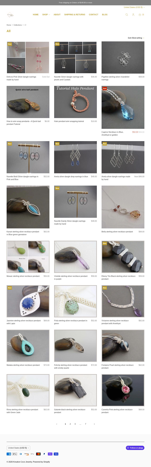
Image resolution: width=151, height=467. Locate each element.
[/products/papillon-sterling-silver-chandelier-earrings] (123, 57)
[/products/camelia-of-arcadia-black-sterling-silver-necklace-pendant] (123, 390)
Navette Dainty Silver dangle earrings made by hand (69, 222)
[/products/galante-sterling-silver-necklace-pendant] (75, 390)
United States (133, 7)
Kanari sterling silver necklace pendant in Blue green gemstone (23, 233)
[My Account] (133, 15)
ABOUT (57, 15)
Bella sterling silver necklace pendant (117, 232)
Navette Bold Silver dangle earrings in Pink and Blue (22, 178)
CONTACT (93, 15)
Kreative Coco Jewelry (22, 462)
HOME (36, 15)
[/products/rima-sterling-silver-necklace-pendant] (28, 390)
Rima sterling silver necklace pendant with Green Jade (22, 411)
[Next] (94, 424)
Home (9, 25)
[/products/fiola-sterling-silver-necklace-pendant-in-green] (75, 301)
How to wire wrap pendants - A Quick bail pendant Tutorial (24, 122)
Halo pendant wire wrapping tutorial (69, 121)
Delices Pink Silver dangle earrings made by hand (21, 78)
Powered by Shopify (41, 462)
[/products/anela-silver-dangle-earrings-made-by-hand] (123, 157)
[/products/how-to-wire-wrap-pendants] (28, 102)
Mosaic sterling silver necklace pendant (23, 276)
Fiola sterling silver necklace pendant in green (70, 322)
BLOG (104, 15)
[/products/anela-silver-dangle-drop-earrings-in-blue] (75, 157)
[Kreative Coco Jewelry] (10, 14)
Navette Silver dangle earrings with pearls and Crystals (68, 78)
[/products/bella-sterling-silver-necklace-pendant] (123, 207)
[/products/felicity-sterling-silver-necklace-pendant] (75, 346)
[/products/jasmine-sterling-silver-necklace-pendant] (28, 301)
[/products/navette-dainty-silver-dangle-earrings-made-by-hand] (75, 202)
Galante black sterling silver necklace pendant (69, 411)
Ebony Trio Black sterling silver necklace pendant (118, 277)
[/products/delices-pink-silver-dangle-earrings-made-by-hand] (28, 57)
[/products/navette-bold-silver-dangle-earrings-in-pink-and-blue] (28, 157)
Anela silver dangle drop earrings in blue (71, 177)
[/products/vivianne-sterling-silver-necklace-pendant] (123, 301)
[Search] (126, 15)
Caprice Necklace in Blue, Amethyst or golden (112, 133)
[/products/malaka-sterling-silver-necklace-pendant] (28, 346)
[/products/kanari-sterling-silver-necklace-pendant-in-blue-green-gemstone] (28, 207)
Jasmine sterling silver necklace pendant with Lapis (24, 322)
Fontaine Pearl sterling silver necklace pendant (118, 366)
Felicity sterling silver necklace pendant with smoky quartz (70, 366)
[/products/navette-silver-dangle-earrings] (75, 57)
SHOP (45, 15)
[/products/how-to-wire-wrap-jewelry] (75, 102)
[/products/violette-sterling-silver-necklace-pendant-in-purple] (75, 257)
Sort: (135, 38)
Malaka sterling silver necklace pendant (23, 365)
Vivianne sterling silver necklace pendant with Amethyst (115, 322)
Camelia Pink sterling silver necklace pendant (117, 411)
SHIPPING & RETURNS (74, 15)
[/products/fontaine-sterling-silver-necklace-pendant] (123, 346)
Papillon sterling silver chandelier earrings (115, 78)
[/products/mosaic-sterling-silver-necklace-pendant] (28, 257)
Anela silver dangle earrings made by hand (116, 178)
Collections (18, 25)
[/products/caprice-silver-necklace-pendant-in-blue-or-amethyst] (123, 107)
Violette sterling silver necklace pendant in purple (70, 277)
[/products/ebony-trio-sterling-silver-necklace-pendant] (123, 257)
